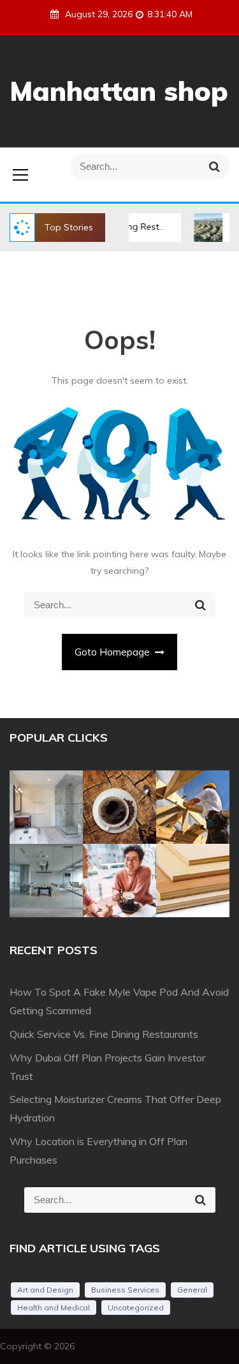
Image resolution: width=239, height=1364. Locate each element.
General (192, 1289)
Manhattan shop (119, 91)
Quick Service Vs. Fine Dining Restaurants (104, 1034)
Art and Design (45, 1289)
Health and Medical (53, 1307)
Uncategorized (136, 1307)
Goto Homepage (113, 652)
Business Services (125, 1289)
